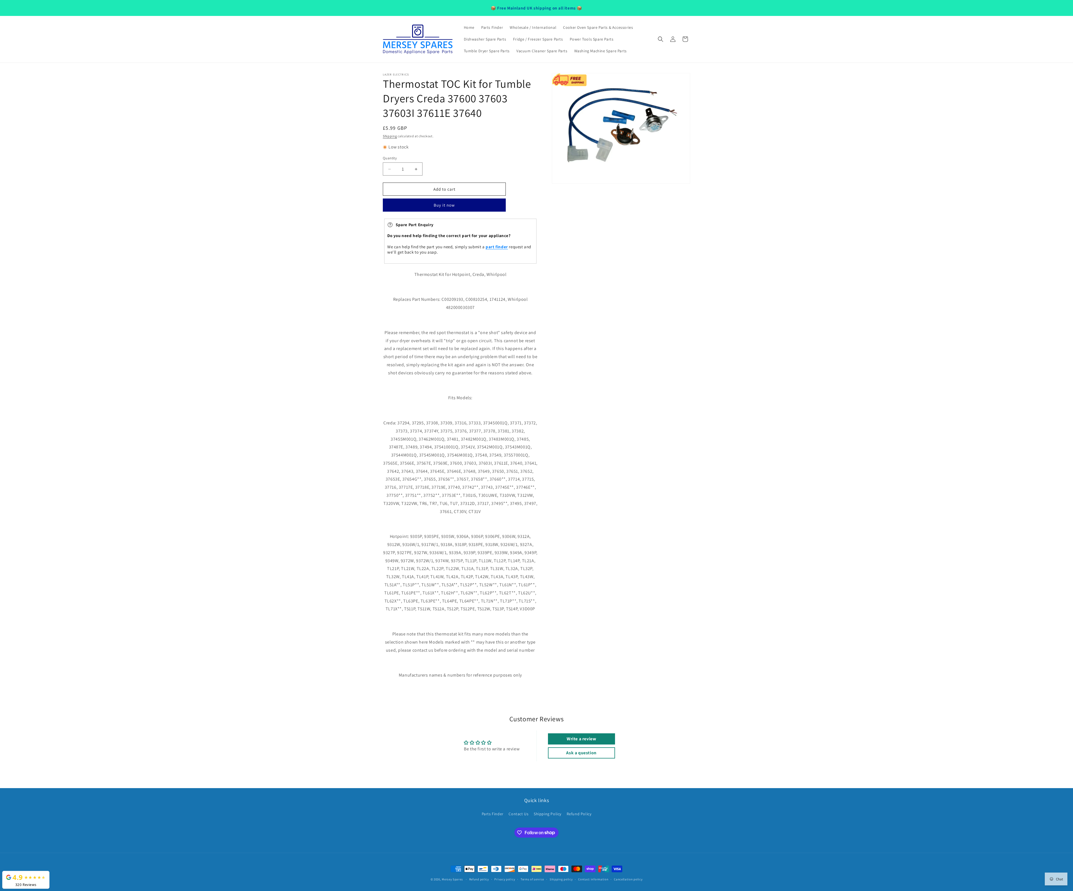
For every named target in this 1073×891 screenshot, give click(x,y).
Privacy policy (504, 879)
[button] (660, 39)
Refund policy (479, 879)
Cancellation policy (628, 879)
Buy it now (444, 205)
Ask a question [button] (581, 753)
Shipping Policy (547, 813)
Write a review (581, 739)
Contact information (593, 879)
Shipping (390, 136)
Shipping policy (561, 879)
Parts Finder (493, 813)
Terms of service (532, 879)
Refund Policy (579, 813)
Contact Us (518, 813)
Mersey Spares (452, 879)
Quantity (390, 158)
